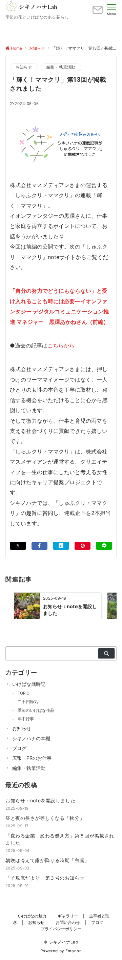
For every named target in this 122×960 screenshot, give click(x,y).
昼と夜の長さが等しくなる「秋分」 (44, 818)
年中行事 (26, 719)
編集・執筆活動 (61, 67)
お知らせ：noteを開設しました (40, 800)
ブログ (19, 748)
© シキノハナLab (61, 942)
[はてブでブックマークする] (61, 546)
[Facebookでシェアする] (40, 546)
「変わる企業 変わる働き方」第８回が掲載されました (59, 839)
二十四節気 (28, 701)
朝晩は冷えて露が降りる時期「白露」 (47, 860)
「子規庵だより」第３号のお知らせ (44, 878)
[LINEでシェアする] (104, 546)
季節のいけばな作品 (36, 710)
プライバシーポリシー (61, 929)
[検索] (106, 653)
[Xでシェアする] (18, 546)
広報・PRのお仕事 (32, 758)
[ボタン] (97, 12)
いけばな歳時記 (28, 684)
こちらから (61, 345)
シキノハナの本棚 (31, 738)
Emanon (73, 951)
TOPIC (23, 693)
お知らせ (24, 67)
